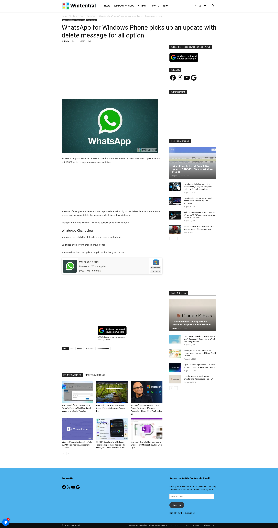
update (79, 348)
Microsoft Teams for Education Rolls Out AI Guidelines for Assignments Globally (77, 445)
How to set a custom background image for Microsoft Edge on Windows (198, 200)
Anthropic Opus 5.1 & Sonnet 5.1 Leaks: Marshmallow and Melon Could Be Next (200, 353)
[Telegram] (122, 90)
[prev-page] (63, 453)
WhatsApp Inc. (99, 266)
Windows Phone (103, 348)
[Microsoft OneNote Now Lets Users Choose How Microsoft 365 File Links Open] (146, 429)
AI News (142, 5)
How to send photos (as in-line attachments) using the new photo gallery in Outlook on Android (198, 186)
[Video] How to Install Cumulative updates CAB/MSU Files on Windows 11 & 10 (192, 169)
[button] (212, 6)
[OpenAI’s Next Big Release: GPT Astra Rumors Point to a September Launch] (175, 367)
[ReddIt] (115, 90)
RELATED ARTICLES (72, 375)
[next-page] (68, 453)
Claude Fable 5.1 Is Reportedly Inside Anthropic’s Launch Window (191, 323)
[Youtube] (205, 6)
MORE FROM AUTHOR (95, 375)
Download (155, 267)
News (107, 5)
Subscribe (176, 505)
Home (64, 16)
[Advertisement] (112, 66)
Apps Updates (91, 20)
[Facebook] (195, 6)
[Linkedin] (109, 90)
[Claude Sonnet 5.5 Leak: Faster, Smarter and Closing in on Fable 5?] (175, 379)
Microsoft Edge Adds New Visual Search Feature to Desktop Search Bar (110, 408)
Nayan (175, 176)
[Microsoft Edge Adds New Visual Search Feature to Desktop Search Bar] (112, 392)
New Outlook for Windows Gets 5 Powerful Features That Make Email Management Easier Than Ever (76, 408)
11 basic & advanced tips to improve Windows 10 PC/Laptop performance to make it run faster (199, 215)
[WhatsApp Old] (69, 266)
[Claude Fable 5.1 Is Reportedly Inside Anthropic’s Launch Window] (192, 315)
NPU (165, 5)
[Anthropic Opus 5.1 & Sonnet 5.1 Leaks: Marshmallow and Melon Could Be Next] (175, 353)
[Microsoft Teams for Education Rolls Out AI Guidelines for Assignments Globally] (77, 429)
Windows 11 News (124, 5)
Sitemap (196, 525)
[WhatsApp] (102, 90)
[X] (200, 6)
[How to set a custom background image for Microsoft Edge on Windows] (175, 201)
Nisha (66, 41)
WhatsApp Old (89, 262)
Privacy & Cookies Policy (137, 525)
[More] (129, 90)
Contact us (186, 525)
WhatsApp (90, 348)
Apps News (91, 16)
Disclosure (206, 525)
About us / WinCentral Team (160, 525)
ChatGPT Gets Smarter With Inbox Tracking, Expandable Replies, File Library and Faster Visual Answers (110, 445)
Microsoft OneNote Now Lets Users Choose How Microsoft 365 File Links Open (146, 445)
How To (155, 5)
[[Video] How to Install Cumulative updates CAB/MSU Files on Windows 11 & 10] (192, 163)
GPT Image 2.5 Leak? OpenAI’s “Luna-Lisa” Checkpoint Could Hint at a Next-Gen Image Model (199, 339)
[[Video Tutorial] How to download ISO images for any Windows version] (175, 229)
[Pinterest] (95, 90)
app (72, 348)
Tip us (176, 525)
